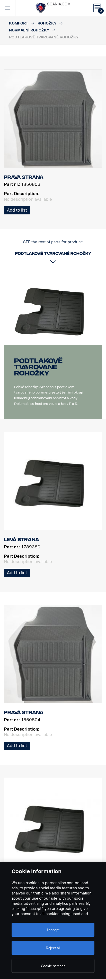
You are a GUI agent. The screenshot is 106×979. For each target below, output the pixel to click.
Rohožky (47, 23)
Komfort (18, 23)
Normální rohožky (29, 30)
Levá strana (21, 539)
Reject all (53, 948)
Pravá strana (23, 712)
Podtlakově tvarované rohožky (38, 367)
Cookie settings (53, 966)
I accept (53, 930)
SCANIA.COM (58, 4)
